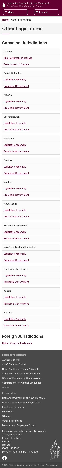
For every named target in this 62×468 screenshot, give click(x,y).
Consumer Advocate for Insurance (21, 373)
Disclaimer (7, 411)
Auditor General (11, 359)
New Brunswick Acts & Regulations (21, 402)
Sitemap (6, 416)
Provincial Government (16, 86)
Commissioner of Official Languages (21, 382)
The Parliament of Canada (18, 57)
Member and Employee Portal (18, 425)
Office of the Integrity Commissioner (22, 378)
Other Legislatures (12, 420)
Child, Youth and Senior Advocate (20, 368)
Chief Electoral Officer (14, 364)
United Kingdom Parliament (17, 343)
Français (43, 12)
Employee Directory (13, 407)
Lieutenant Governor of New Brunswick (24, 397)
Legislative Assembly (15, 79)
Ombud (6, 387)
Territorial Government (16, 281)
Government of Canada (16, 64)
